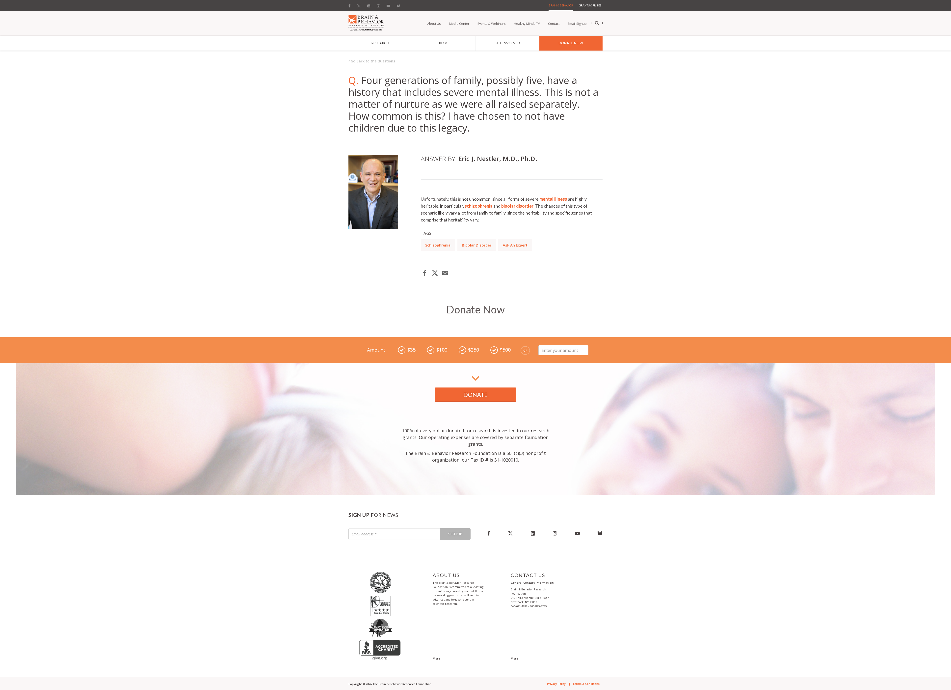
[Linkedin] (368, 4)
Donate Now (571, 43)
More (436, 658)
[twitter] (510, 533)
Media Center (459, 23)
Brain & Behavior (561, 5)
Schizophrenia (437, 245)
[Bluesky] (398, 4)
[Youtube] (388, 4)
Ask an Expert (515, 245)
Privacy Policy (556, 684)
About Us (434, 23)
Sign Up (455, 534)
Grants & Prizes (590, 5)
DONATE (475, 394)
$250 (473, 349)
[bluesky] (596, 533)
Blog (444, 43)
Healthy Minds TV (527, 23)
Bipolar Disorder (476, 245)
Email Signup (577, 23)
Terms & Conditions (586, 684)
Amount (376, 350)
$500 (505, 349)
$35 (411, 349)
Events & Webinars (491, 23)
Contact (553, 23)
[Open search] (597, 23)
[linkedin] (533, 533)
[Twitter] (359, 4)
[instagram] (555, 533)
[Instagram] (378, 4)
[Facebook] (350, 4)
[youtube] (577, 533)
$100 (441, 349)
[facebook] (488, 533)
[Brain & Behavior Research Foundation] (366, 23)
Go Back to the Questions (372, 61)
